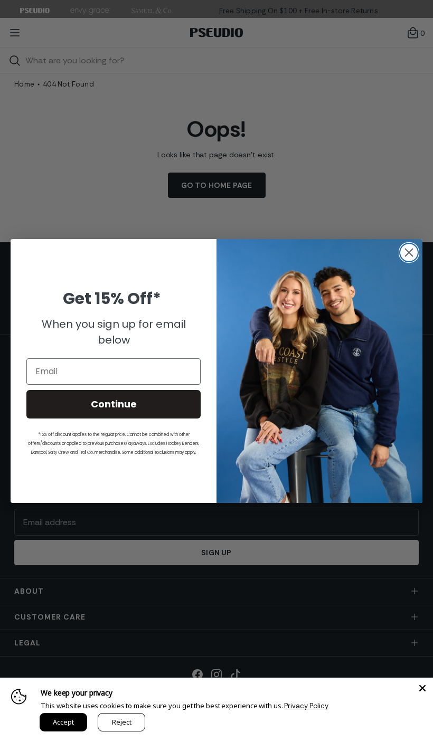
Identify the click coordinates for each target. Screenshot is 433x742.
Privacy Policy (306, 705)
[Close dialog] (409, 252)
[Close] (422, 688)
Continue (114, 404)
